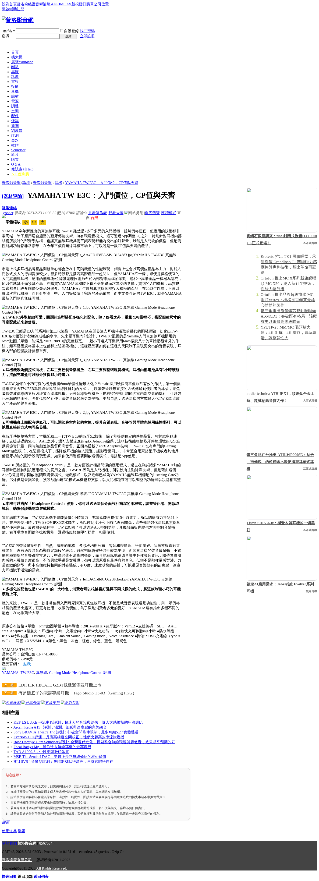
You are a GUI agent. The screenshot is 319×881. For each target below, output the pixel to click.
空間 (15, 111)
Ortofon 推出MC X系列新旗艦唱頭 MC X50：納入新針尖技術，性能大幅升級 (288, 283)
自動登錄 (71, 31)
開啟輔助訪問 (13, 9)
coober (8, 213)
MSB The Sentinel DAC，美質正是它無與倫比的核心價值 (60, 757)
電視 (15, 82)
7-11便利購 (20, 174)
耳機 (15, 91)
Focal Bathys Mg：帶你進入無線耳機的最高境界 (52, 747)
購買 (15, 159)
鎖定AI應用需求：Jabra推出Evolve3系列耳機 (280, 587)
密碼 (5, 36)
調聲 (15, 106)
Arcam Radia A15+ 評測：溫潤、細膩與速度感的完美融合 (60, 727)
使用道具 (9, 831)
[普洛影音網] (18, 20)
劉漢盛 (16, 131)
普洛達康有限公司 (17, 860)
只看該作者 (97, 213)
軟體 (15, 145)
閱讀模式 (168, 213)
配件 (15, 116)
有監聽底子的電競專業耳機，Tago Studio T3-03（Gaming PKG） (77, 693)
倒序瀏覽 (152, 213)
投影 (15, 86)
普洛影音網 (11, 183)
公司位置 (101, 4)
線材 (15, 96)
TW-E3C (27, 673)
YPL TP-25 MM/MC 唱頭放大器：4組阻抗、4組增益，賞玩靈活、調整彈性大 (288, 332)
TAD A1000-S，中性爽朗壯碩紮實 (41, 752)
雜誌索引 (22, 169)
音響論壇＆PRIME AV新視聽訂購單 (64, 4)
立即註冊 (87, 36)
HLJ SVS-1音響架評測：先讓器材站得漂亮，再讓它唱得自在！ (65, 762)
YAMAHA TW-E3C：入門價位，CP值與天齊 (101, 183)
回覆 (5, 822)
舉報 (21, 831)
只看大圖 (116, 213)
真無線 (41, 673)
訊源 (15, 77)
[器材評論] (13, 196)
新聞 (15, 126)
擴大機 (16, 57)
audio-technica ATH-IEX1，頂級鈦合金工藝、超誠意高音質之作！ (280, 397)
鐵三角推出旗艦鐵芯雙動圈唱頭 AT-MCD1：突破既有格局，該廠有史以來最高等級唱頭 (289, 316)
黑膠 (15, 72)
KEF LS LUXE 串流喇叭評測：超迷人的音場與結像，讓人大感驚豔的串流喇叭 (78, 722)
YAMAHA (10, 673)
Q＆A (16, 164)
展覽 (22, 62)
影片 (15, 154)
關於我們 (9, 843)
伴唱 (15, 121)
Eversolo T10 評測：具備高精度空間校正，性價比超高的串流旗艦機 (69, 737)
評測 (15, 136)
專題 (15, 140)
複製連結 (9, 208)
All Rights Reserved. (51, 868)
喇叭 (15, 67)
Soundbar (18, 150)
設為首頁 (9, 4)
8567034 (45, 843)
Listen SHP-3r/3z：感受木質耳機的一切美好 (281, 526)
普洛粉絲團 (26, 4)
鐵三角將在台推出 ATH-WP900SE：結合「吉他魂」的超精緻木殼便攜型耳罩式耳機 (280, 462)
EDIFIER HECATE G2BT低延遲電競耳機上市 (59, 685)
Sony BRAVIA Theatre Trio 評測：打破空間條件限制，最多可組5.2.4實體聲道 (76, 732)
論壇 (26, 183)
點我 (27, 664)
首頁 (15, 52)
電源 (15, 101)
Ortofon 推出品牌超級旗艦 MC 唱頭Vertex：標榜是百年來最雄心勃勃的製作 (288, 300)
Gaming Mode (60, 673)
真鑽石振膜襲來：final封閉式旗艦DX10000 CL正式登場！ (282, 239)
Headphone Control (87, 673)
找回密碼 (87, 31)
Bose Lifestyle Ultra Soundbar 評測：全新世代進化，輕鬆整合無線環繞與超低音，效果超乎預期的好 (94, 742)
